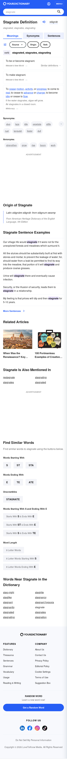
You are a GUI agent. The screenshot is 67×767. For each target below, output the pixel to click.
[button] (49, 3)
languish (18, 130)
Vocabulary (8, 671)
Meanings (12, 35)
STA (31, 465)
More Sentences (12, 311)
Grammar (8, 666)
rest (8, 92)
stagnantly (8, 607)
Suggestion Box (42, 682)
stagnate (13, 499)
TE (18, 482)
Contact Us (40, 655)
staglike (7, 597)
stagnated (40, 382)
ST (18, 465)
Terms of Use (41, 677)
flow (25, 96)
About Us (39, 649)
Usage (6, 677)
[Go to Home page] (16, 4)
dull (39, 130)
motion (20, 89)
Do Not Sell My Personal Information (33, 740)
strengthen (11, 145)
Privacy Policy (42, 660)
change (41, 92)
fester (30, 130)
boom (43, 145)
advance (28, 92)
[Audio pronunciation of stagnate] (44, 22)
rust (7, 130)
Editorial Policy (42, 666)
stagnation (41, 617)
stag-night (8, 592)
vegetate (37, 124)
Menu (59, 3)
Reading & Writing (12, 682)
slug (8, 124)
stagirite (39, 592)
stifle (48, 124)
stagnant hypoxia (44, 602)
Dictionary (8, 649)
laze (17, 124)
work (53, 145)
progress (41, 89)
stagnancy (40, 597)
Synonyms (33, 35)
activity (29, 89)
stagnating (41, 377)
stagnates (8, 382)
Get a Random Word (33, 707)
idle (8, 96)
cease (12, 89)
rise (33, 145)
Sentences (54, 35)
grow (24, 145)
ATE (31, 482)
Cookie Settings (42, 671)
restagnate (9, 377)
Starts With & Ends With (20, 516)
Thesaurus (8, 655)
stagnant (8, 602)
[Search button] (59, 12)
